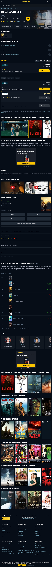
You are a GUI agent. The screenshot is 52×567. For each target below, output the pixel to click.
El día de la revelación (7, 537)
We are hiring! (5, 518)
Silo (19, 527)
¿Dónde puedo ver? (7, 26)
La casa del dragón (22, 529)
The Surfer (20, 548)
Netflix (36, 527)
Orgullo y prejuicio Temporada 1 (42, 554)
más (15, 135)
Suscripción (10, 78)
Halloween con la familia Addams (26, 550)
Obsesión (4, 530)
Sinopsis (34, 26)
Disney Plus (37, 533)
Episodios (26, 26)
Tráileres (42, 26)
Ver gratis (17, 26)
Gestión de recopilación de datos (28, 518)
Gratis (17, 78)
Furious (20, 533)
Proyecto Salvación (6, 532)
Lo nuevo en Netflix (6, 543)
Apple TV (37, 531)
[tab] (26, 45)
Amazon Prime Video (40, 529)
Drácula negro (21, 546)
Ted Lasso (20, 531)
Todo (3, 78)
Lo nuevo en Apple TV (7, 549)
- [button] (8, 45)
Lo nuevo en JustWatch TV (8, 553)
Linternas (20, 535)
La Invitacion (5, 534)
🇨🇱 (47, 60)
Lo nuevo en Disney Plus (7, 551)
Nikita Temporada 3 (39, 556)
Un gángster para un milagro (24, 543)
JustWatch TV (38, 535)
